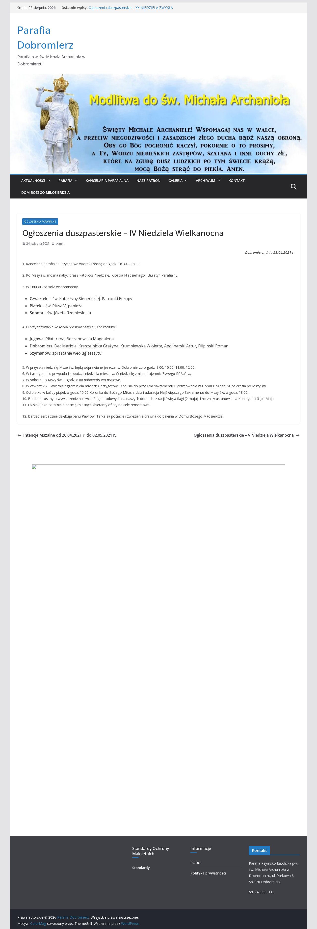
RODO (195, 862)
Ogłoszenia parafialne (40, 221)
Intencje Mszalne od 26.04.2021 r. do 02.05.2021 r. (69, 435)
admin (59, 243)
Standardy (141, 867)
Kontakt (237, 180)
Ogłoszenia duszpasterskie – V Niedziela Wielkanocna (244, 435)
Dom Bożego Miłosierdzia (45, 192)
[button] (48, 180)
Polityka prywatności (208, 873)
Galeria (175, 180)
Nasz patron (148, 180)
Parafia (65, 180)
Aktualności (33, 180)
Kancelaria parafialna (107, 180)
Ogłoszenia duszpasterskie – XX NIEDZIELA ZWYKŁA (131, 7)
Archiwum (205, 180)
